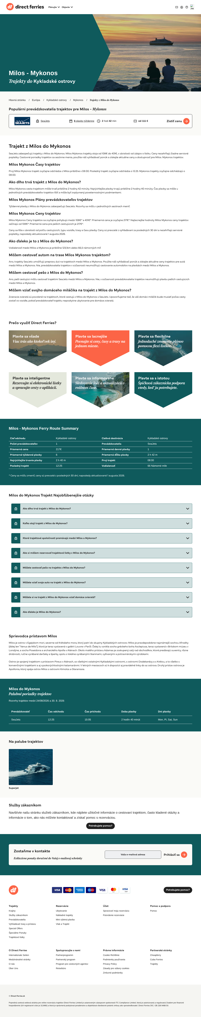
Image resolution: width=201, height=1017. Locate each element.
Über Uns (13, 968)
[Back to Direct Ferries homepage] (25, 7)
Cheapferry (155, 955)
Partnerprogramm (64, 955)
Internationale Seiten (19, 955)
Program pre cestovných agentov (72, 964)
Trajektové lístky (17, 937)
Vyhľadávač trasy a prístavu (22, 924)
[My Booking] (176, 7)
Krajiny (12, 911)
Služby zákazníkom (18, 915)
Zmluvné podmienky (113, 972)
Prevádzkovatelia (17, 919)
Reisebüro (61, 968)
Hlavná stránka (17, 100)
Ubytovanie (61, 911)
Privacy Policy (110, 964)
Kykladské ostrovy (56, 100)
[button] (101, 509)
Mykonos (78, 100)
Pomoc (153, 911)
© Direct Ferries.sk (17, 996)
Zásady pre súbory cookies (116, 968)
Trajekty (154, 964)
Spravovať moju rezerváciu (116, 911)
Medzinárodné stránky (19, 959)
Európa (36, 100)
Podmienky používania (114, 959)
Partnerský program (65, 959)
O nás (12, 964)
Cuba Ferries (156, 959)
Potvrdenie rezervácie (113, 915)
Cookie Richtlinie (111, 955)
